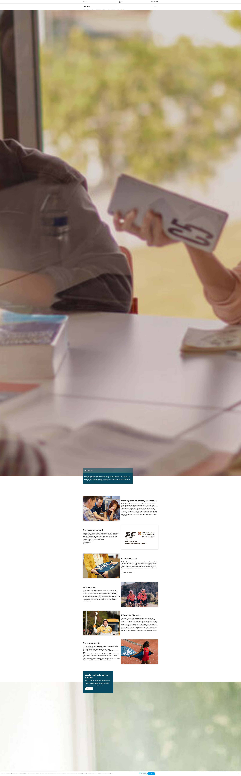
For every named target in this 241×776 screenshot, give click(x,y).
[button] (85, 1)
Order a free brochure (127, 572)
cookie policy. (110, 773)
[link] (86, 6)
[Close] (239, 773)
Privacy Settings (142, 773)
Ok (151, 773)
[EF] (120, 2)
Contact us (89, 688)
